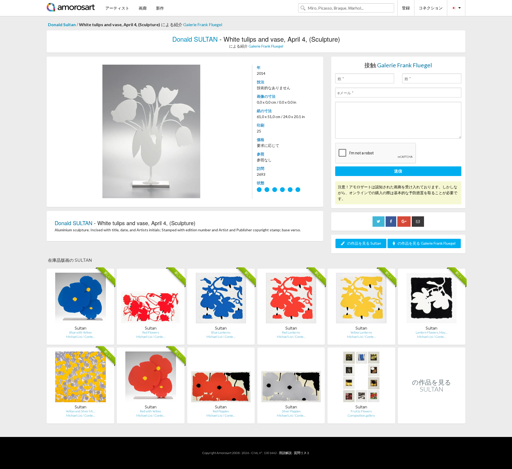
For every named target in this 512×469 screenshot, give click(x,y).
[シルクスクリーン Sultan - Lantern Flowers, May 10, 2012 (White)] (431, 299)
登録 (406, 7)
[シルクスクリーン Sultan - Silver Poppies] (291, 378)
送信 (398, 171)
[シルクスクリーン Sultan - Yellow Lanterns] (361, 299)
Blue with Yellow (80, 332)
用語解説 (285, 453)
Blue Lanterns (220, 332)
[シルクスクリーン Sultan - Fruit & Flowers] (361, 378)
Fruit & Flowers (361, 411)
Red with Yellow (150, 411)
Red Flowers (150, 332)
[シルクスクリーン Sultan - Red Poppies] (221, 378)
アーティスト (117, 8)
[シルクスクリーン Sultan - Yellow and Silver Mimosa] (80, 378)
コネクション (431, 7)
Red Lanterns (291, 332)
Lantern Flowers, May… (431, 332)
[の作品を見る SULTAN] (431, 418)
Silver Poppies (291, 411)
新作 (160, 8)
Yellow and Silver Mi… (80, 411)
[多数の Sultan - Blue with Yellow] (80, 299)
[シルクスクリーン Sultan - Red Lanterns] (291, 299)
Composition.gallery (361, 415)
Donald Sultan (62, 24)
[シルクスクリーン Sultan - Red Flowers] (150, 299)
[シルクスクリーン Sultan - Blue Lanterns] (221, 299)
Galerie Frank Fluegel (202, 24)
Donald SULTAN (195, 39)
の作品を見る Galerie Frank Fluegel (426, 243)
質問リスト (302, 453)
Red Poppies (221, 411)
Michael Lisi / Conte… (80, 337)
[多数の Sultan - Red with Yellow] (150, 378)
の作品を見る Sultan (364, 243)
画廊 (143, 8)
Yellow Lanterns (361, 332)
